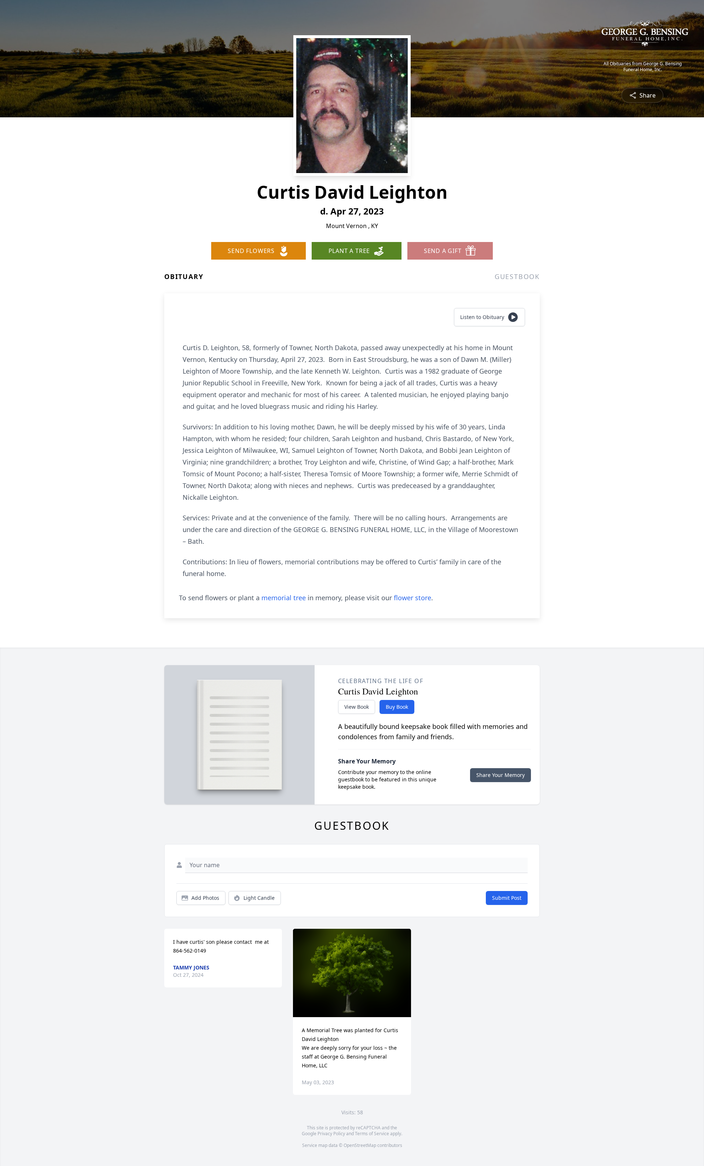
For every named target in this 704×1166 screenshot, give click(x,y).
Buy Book (397, 706)
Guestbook (517, 276)
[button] (352, 973)
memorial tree (283, 597)
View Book (356, 706)
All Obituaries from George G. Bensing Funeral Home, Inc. (643, 67)
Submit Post (506, 897)
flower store (412, 597)
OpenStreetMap (360, 1145)
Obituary (183, 276)
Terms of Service (372, 1133)
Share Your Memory (500, 774)
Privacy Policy (331, 1133)
